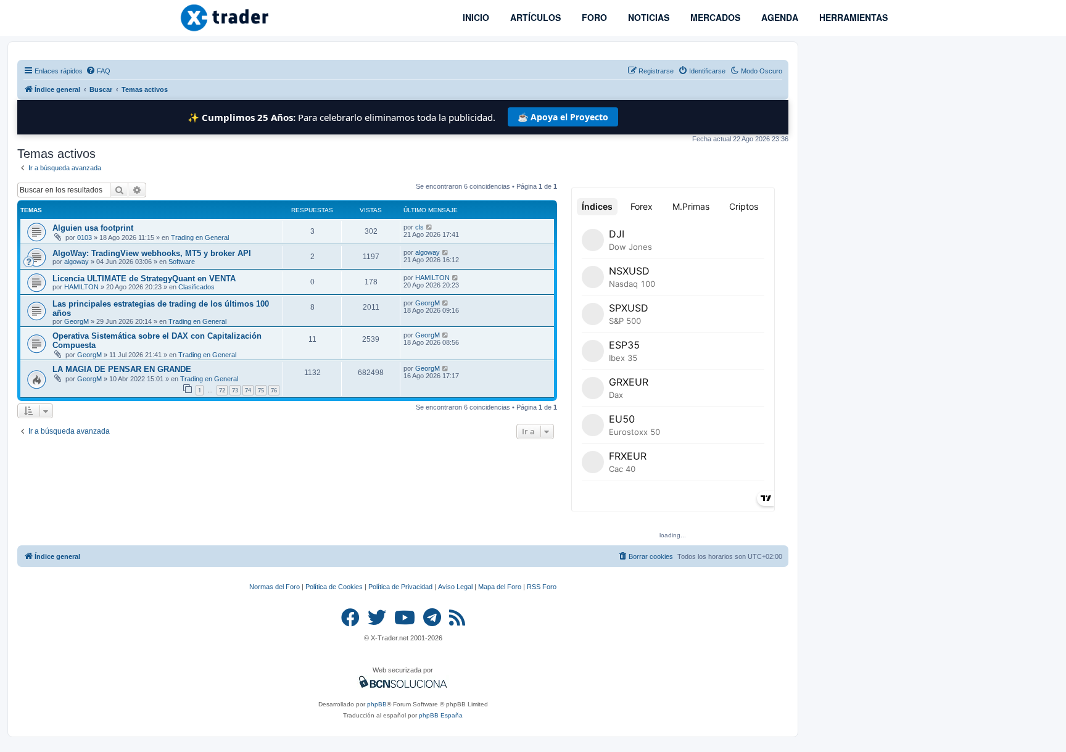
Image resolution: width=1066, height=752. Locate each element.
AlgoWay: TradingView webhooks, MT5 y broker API (151, 253)
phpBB (377, 704)
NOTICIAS (647, 17)
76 (274, 390)
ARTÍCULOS (534, 17)
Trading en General (200, 237)
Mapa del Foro (499, 586)
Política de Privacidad (400, 586)
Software (181, 261)
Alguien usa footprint (92, 228)
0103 (84, 237)
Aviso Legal (455, 586)
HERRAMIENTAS (852, 17)
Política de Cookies (334, 586)
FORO (593, 17)
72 (222, 390)
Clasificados (196, 287)
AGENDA (778, 17)
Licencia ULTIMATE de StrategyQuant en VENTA (144, 278)
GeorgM (76, 321)
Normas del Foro (274, 586)
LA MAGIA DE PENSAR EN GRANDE (121, 369)
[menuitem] (98, 71)
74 (248, 390)
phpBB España (441, 715)
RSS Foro (541, 586)
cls (419, 227)
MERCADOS (714, 17)
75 (261, 390)
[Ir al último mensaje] (430, 227)
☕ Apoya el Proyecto (563, 117)
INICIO (474, 17)
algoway (76, 261)
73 (235, 390)
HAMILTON (81, 287)
